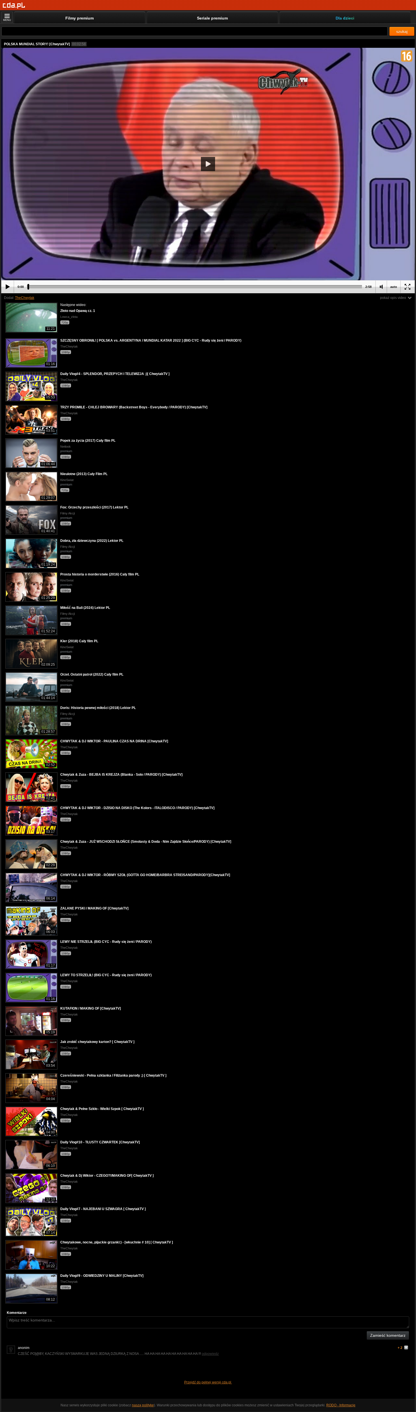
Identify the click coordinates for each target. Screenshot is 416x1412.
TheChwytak (24, 298)
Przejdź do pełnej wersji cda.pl (208, 1382)
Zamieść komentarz (388, 1335)
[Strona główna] (14, 5)
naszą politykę (143, 1405)
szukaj (402, 31)
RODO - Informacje (340, 1405)
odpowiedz (210, 1354)
